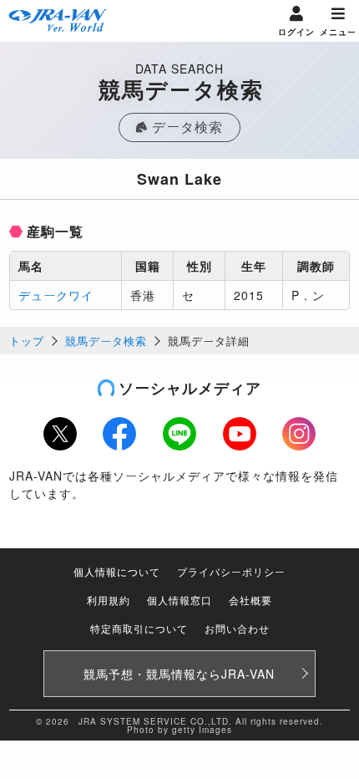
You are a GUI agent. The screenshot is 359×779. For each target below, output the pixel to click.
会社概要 (250, 600)
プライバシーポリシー (231, 571)
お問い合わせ (237, 628)
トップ (26, 340)
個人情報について (116, 571)
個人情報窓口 (179, 600)
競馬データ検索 (106, 340)
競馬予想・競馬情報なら (179, 673)
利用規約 (108, 600)
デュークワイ (56, 295)
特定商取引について (139, 628)
